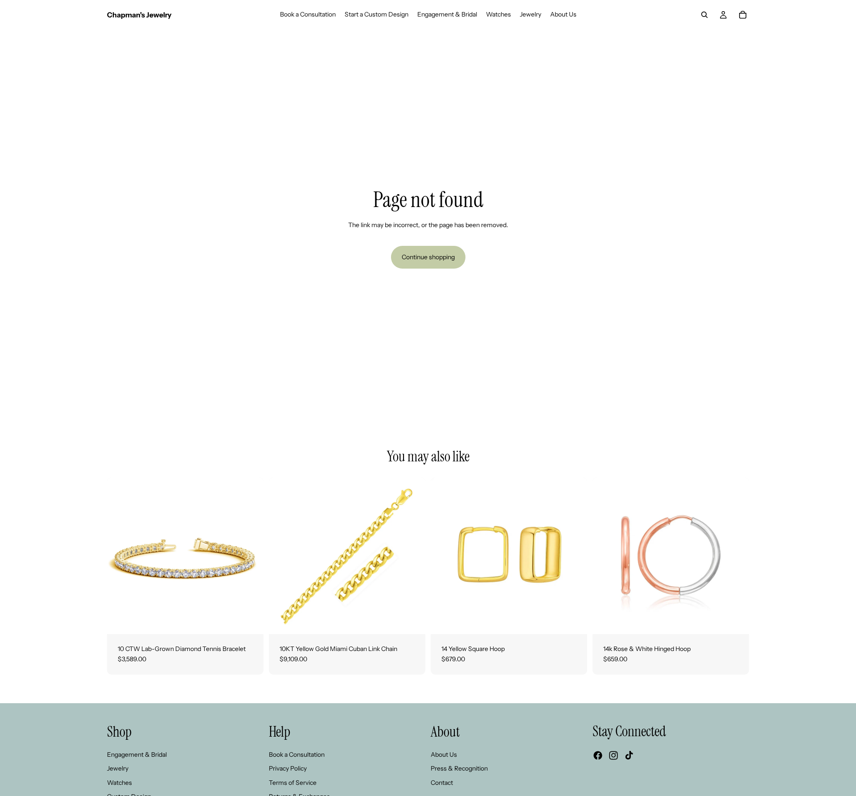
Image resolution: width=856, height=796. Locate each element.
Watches (119, 783)
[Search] (704, 15)
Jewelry (117, 768)
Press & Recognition (459, 768)
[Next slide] (250, 555)
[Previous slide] (120, 555)
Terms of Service (293, 783)
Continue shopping (428, 257)
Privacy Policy (288, 768)
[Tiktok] (629, 755)
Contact (442, 783)
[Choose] (250, 620)
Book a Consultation (297, 754)
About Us (444, 754)
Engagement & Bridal (137, 754)
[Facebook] (598, 755)
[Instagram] (613, 755)
